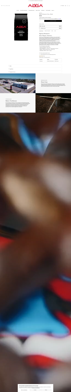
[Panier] (69, 5)
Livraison (40, 17)
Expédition (11, 69)
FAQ (10, 66)
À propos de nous (12, 71)
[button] (23, 10)
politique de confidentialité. (36, 387)
